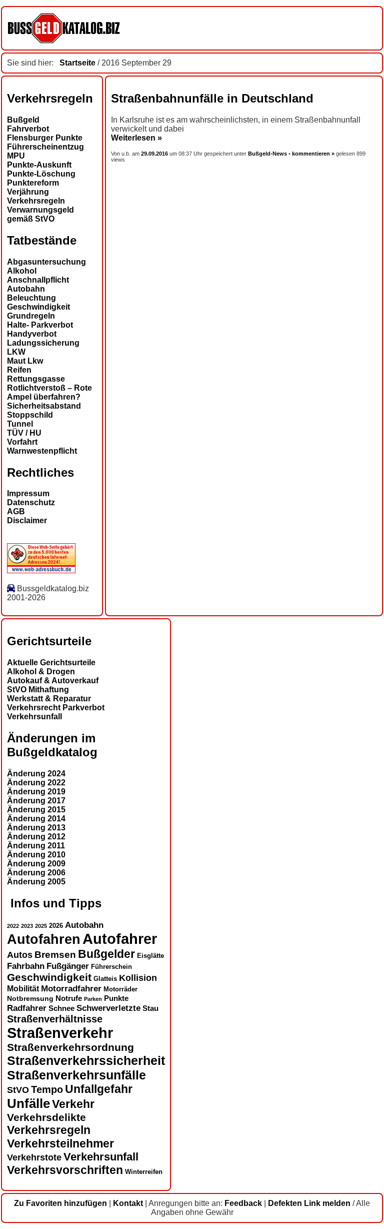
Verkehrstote (34, 1157)
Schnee (61, 1008)
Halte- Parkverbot (40, 325)
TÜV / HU (24, 433)
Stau (150, 1008)
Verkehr (73, 1103)
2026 (56, 925)
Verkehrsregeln (36, 201)
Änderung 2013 (36, 827)
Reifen (19, 370)
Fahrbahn (25, 966)
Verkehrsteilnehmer (60, 1143)
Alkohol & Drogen (41, 671)
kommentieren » (313, 154)
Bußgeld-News (267, 154)
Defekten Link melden (309, 1203)
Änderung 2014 (36, 818)
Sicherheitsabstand (44, 406)
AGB (16, 511)
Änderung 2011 (36, 845)
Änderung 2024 (36, 773)
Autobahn (26, 289)
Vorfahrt (22, 442)
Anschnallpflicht (38, 280)
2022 (13, 926)
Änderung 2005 (36, 881)
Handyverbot (31, 334)
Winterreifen (143, 1171)
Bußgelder (106, 953)
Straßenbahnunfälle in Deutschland (212, 98)
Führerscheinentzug (45, 147)
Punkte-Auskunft (39, 165)
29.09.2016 (155, 154)
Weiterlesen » (136, 138)
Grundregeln (31, 316)
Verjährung (28, 192)
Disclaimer (27, 520)
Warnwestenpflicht (42, 451)
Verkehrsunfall (34, 716)
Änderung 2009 (36, 863)
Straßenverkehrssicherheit (86, 1060)
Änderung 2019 (36, 791)
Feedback (243, 1203)
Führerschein (111, 966)
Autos (19, 954)
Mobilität (23, 988)
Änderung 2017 (36, 800)
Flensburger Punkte (44, 138)
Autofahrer (119, 938)
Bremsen (55, 954)
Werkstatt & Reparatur (49, 698)
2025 (41, 926)
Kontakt (128, 1203)
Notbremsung (30, 998)
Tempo (47, 1089)
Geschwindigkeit (38, 307)
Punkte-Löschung (41, 174)
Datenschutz (31, 502)
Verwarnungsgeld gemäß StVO (40, 214)
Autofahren (43, 939)
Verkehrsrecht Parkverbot (55, 707)
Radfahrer (26, 1008)
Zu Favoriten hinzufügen (60, 1203)
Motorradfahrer (71, 988)
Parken (93, 999)
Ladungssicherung (43, 343)
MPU (16, 156)
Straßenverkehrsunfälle (76, 1075)
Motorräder (121, 989)
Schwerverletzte (108, 1008)
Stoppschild (30, 415)
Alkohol (21, 271)
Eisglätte (150, 955)
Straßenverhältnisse (54, 1018)
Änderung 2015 (36, 809)
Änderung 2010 (36, 854)
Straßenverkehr (60, 1033)
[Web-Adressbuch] (41, 570)
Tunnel (20, 424)
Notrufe (69, 998)
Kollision (138, 977)
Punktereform (33, 183)
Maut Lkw (25, 361)
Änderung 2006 (36, 872)
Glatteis (105, 978)
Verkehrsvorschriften (65, 1169)
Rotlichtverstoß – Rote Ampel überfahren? (49, 392)
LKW (16, 352)
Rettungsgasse (36, 379)
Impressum (28, 493)
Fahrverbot (28, 129)
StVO (18, 1089)
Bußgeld (23, 120)
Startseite (78, 63)
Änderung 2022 (36, 782)
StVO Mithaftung (38, 689)
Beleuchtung (31, 298)
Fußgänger (67, 966)
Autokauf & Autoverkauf (52, 680)
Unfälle (28, 1103)
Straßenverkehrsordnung (70, 1047)
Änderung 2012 (36, 836)
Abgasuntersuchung (46, 262)
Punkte (116, 998)
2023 (27, 926)
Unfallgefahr (98, 1088)
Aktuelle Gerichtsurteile (51, 662)
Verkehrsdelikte (46, 1117)
